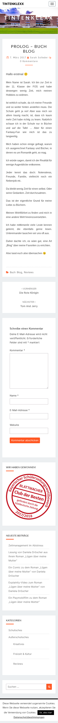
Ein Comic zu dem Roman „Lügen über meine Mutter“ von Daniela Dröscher (27, 571)
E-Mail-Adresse (20, 410)
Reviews (28, 272)
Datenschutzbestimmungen (29, 717)
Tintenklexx (13, 4)
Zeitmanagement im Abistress (25, 545)
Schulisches (15, 630)
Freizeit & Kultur (22, 653)
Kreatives (18, 644)
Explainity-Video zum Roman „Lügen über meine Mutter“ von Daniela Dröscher (26, 586)
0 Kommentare (29, 61)
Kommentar (17, 350)
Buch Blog (16, 272)
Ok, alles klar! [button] (45, 712)
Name (14, 395)
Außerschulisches (18, 637)
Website (14, 424)
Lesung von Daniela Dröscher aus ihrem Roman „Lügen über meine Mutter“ (28, 556)
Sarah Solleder (39, 58)
